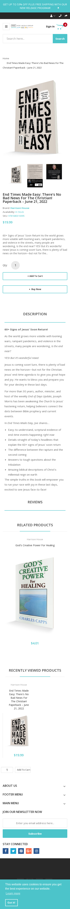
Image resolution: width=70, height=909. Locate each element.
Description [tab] (35, 314)
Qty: (5, 265)
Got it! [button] (11, 902)
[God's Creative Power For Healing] (35, 593)
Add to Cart (36, 276)
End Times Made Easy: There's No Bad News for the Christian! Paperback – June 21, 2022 (19, 699)
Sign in (50, 26)
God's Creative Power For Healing (35, 545)
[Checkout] (66, 15)
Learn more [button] (13, 893)
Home (6, 58)
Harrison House (19, 208)
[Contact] (60, 15)
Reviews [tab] (35, 502)
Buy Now (36, 289)
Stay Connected (15, 844)
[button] (6, 598)
